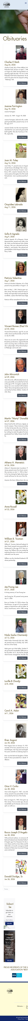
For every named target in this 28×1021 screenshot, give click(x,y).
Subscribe (9, 923)
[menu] (25, 3)
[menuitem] (20, 1006)
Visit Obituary (22, 83)
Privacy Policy (21, 1019)
